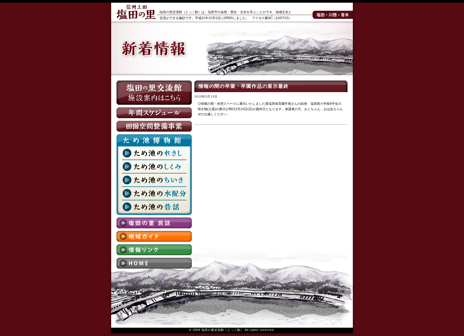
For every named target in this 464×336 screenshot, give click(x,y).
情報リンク (154, 249)
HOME (154, 263)
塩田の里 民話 (154, 223)
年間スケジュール (154, 112)
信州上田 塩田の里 (136, 12)
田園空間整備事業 (154, 126)
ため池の (154, 153)
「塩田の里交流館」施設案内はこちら (154, 93)
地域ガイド (154, 236)
